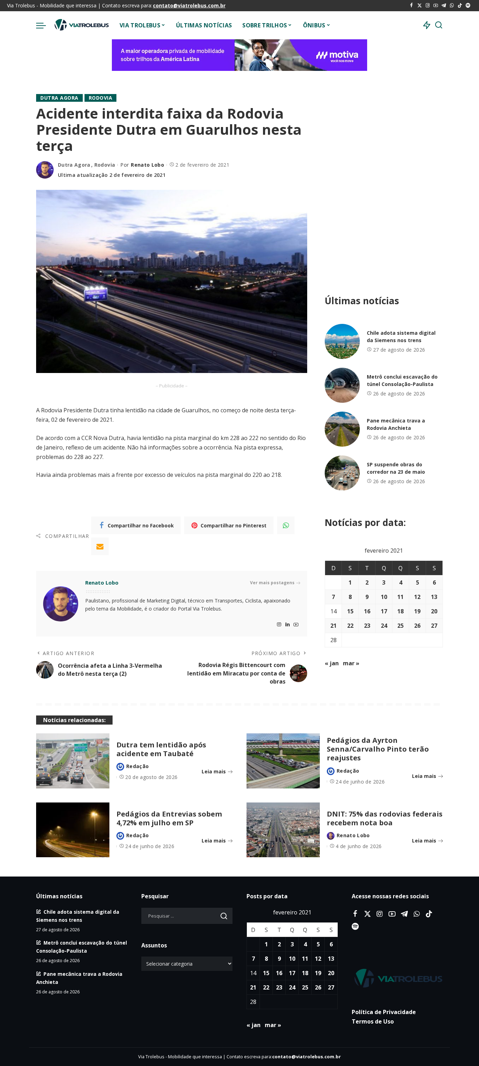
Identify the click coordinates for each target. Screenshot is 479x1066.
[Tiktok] (460, 5)
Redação (137, 766)
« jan (332, 663)
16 (367, 611)
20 (434, 611)
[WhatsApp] (452, 5)
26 (417, 625)
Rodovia (101, 97)
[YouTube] (436, 5)
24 (384, 625)
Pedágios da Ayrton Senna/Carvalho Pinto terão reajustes (378, 748)
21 (333, 625)
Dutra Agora (59, 97)
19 (417, 611)
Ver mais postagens (272, 583)
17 (384, 611)
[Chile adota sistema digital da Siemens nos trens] (342, 341)
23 (367, 625)
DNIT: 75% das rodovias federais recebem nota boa (385, 818)
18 (400, 611)
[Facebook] (411, 5)
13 (434, 597)
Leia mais (214, 771)
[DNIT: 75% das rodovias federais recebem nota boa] (283, 830)
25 (400, 625)
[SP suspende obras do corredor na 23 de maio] (342, 473)
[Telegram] (444, 5)
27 (434, 625)
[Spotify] (468, 5)
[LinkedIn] (287, 624)
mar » (351, 663)
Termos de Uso (373, 1021)
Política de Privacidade (384, 1012)
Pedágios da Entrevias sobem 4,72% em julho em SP (169, 818)
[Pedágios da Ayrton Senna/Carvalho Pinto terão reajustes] (283, 760)
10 (384, 597)
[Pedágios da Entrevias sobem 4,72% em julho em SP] (72, 830)
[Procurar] (438, 25)
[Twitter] (420, 5)
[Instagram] (428, 5)
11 (400, 597)
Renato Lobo (147, 164)
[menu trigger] (44, 25)
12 (417, 597)
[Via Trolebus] (81, 25)
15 (350, 611)
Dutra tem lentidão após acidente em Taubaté (161, 749)
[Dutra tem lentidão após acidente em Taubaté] (72, 760)
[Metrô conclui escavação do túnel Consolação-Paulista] (342, 385)
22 (350, 625)
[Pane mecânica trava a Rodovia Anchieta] (342, 429)
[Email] (100, 546)
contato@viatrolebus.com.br (189, 5)
